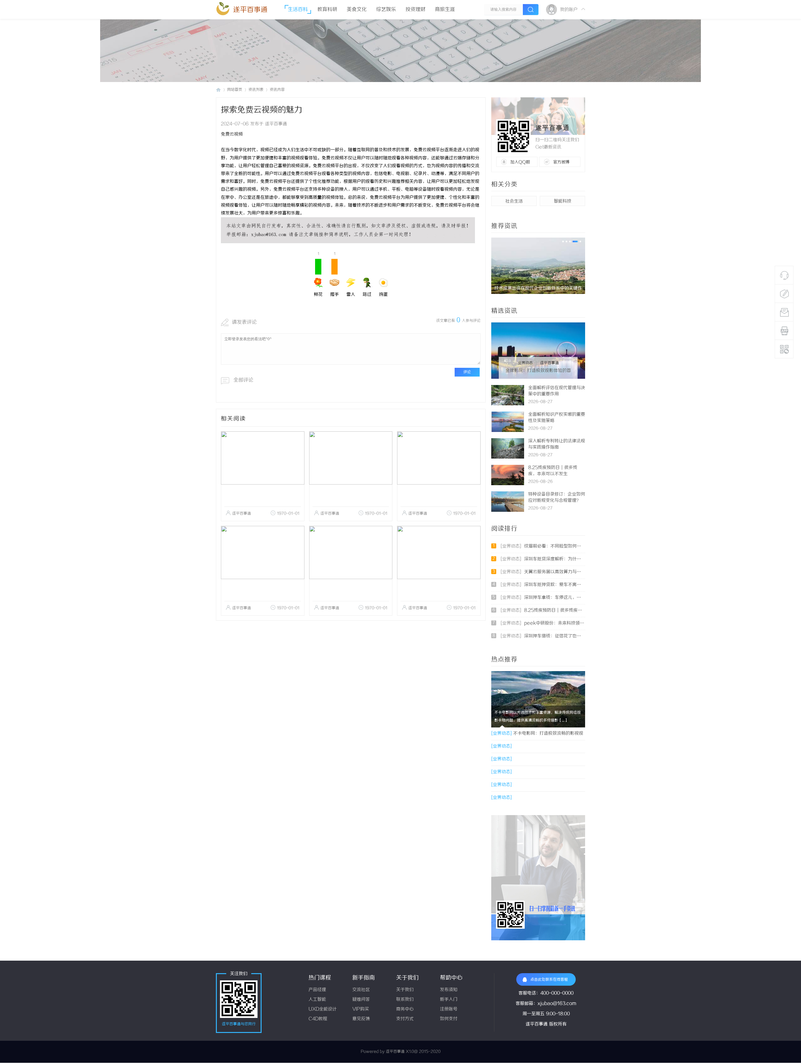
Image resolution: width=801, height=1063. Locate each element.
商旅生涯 (445, 10)
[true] (530, 9)
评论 (467, 372)
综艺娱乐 (386, 10)
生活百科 (298, 10)
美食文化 (357, 10)
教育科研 (327, 10)
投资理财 (416, 10)
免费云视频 (232, 134)
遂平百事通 (250, 10)
